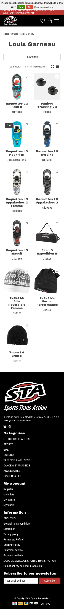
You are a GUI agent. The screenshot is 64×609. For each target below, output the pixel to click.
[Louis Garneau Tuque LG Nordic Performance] (47, 281)
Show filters (32, 57)
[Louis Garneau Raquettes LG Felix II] (17, 86)
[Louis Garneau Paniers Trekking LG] (47, 86)
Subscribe (49, 581)
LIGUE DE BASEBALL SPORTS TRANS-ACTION (30, 561)
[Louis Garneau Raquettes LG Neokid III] (17, 134)
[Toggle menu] (56, 20)
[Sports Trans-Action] (10, 20)
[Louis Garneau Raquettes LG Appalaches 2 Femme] (17, 182)
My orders (9, 494)
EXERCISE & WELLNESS (17, 460)
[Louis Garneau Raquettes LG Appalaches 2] (47, 182)
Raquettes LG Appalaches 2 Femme (17, 202)
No (29, 7)
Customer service (13, 550)
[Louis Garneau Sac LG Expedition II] (47, 233)
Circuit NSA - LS (12, 476)
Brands (14, 33)
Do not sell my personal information (23, 566)
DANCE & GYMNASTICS (17, 465)
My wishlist (9, 505)
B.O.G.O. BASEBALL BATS (18, 439)
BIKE (6, 449)
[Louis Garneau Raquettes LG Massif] (17, 233)
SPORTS (8, 444)
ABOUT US (10, 518)
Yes (21, 7)
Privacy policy (11, 534)
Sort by (28, 66)
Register (8, 489)
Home (6, 33)
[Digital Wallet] (34, 603)
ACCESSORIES (12, 471)
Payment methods (13, 555)
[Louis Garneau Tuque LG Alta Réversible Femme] (17, 281)
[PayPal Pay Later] (26, 603)
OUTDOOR (9, 455)
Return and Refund (13, 539)
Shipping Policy (12, 545)
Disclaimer (9, 529)
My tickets (9, 500)
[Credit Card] (14, 603)
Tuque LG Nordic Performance (47, 301)
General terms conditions (17, 523)
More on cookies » (43, 7)
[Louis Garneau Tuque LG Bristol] (17, 335)
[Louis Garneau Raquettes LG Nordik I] (47, 134)
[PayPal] (20, 603)
